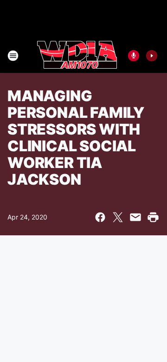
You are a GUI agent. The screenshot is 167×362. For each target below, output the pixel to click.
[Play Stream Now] (151, 55)
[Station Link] (77, 56)
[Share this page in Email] (135, 217)
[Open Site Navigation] (13, 55)
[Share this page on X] (117, 217)
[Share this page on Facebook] (100, 217)
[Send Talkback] (133, 55)
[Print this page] (153, 217)
